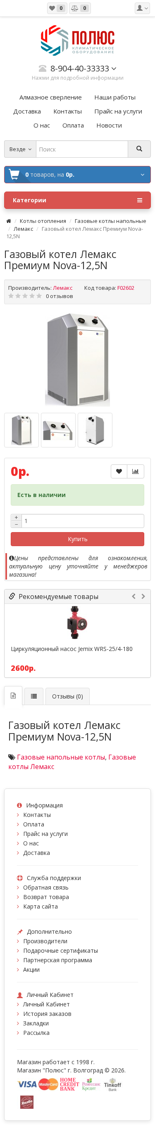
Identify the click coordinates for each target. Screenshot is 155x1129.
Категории (29, 200)
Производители (45, 941)
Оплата (33, 824)
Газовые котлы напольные (110, 221)
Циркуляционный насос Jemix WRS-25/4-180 (72, 649)
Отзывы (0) (67, 696)
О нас (31, 843)
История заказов (47, 1014)
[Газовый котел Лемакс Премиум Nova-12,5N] (78, 359)
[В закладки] (119, 471)
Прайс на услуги (45, 834)
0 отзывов (59, 296)
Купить (78, 539)
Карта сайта (40, 906)
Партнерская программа (57, 960)
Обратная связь (46, 887)
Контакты (37, 815)
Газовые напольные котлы (61, 757)
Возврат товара (46, 897)
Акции (31, 969)
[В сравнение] (135, 471)
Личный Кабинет (46, 1004)
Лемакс (23, 228)
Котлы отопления (43, 221)
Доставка (36, 853)
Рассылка (36, 1033)
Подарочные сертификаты (60, 950)
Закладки (36, 1023)
